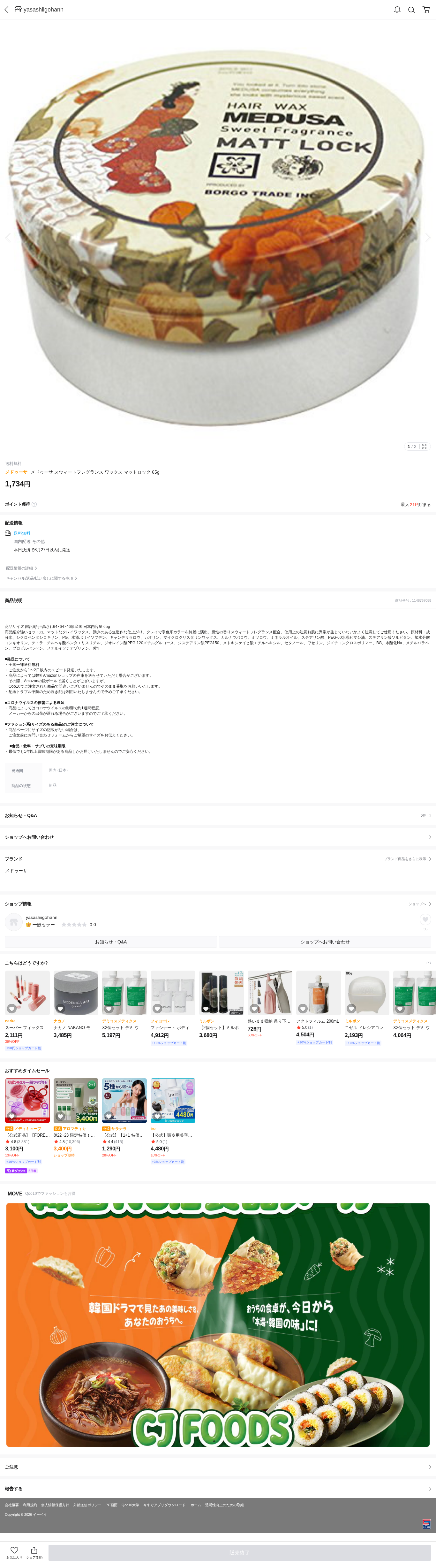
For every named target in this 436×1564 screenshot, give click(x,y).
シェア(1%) (34, 1557)
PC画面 (111, 1505)
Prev (13, 238)
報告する (14, 1488)
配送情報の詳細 (19, 568)
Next (423, 238)
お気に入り (14, 1557)
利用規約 (30, 1505)
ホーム (196, 1505)
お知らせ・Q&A (215, 815)
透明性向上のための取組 (224, 1505)
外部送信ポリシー (87, 1505)
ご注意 (11, 1466)
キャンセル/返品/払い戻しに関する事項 (39, 578)
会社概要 (12, 1505)
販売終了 (239, 1552)
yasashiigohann (44, 9)
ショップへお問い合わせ (220, 837)
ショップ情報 (215, 903)
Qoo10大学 (130, 1505)
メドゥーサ (16, 472)
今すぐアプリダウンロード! (164, 1505)
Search (411, 10)
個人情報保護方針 (55, 1505)
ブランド (215, 858)
